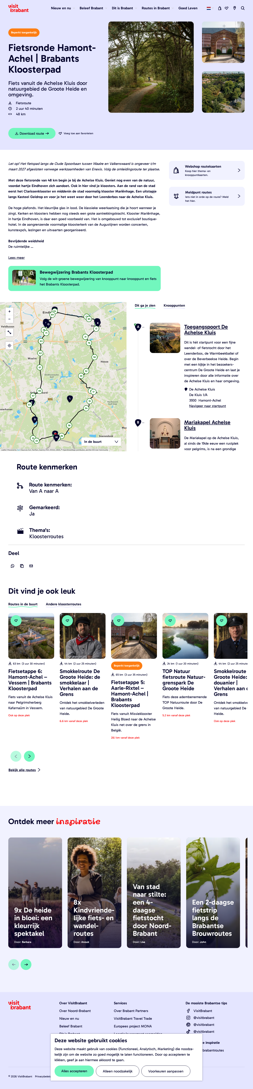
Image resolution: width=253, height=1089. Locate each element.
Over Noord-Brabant (75, 1011)
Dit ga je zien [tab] (145, 305)
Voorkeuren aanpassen (165, 1071)
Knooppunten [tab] (174, 305)
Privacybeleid (43, 1076)
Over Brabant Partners (131, 1011)
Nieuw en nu (69, 1018)
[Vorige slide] (15, 756)
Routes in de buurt (23, 604)
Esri (18, 450)
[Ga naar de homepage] (20, 8)
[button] (36, 441)
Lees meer (16, 257)
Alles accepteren (74, 1071)
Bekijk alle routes (22, 770)
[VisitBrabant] (188, 1011)
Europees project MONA (133, 1026)
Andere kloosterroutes (63, 604)
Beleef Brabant (70, 1026)
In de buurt (93, 441)
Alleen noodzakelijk (117, 1071)
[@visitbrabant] (188, 1017)
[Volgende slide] (29, 756)
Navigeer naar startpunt (207, 406)
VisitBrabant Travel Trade (133, 1018)
